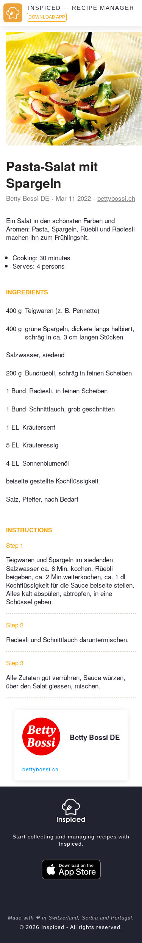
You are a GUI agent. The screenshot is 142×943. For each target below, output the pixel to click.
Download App (46, 17)
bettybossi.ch (116, 198)
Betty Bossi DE (27, 198)
